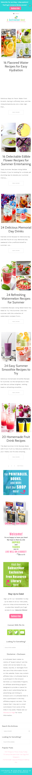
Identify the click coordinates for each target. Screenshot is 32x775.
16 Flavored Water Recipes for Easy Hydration (16, 66)
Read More (16, 112)
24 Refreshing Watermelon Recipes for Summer (16, 298)
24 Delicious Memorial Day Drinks (16, 229)
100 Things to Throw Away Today (16, 752)
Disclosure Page (9, 712)
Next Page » (20, 465)
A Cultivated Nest (16, 19)
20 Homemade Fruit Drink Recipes (16, 438)
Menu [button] (17, 13)
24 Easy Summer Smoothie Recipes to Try (16, 369)
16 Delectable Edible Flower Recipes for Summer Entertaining (16, 160)
